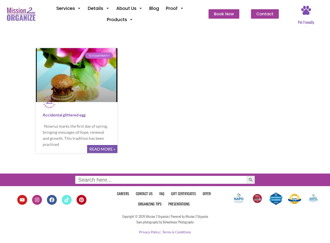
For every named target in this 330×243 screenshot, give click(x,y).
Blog (154, 8)
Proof (172, 8)
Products (117, 19)
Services (65, 8)
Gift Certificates (183, 193)
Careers (123, 193)
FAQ (161, 193)
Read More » (102, 149)
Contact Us (144, 193)
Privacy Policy (149, 232)
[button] (69, 8)
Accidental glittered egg (64, 114)
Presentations (179, 204)
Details (95, 8)
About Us (126, 8)
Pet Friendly (306, 22)
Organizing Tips (150, 204)
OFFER (207, 193)
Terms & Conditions (176, 232)
